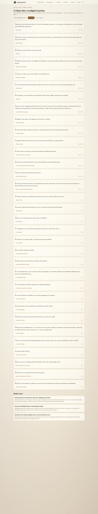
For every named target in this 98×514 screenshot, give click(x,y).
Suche (72, 2)
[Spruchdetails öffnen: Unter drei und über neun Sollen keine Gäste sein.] (49, 174)
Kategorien (50, 2)
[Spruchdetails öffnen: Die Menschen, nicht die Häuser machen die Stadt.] (49, 52)
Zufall (79, 2)
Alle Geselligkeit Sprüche (20, 17)
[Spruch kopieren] (82, 30)
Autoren (66, 2)
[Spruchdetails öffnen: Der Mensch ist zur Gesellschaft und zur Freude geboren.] (49, 374)
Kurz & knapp (39, 17)
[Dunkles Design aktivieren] (83, 2)
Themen (59, 2)
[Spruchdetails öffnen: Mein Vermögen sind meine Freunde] (49, 251)
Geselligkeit (24, 7)
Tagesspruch (41, 2)
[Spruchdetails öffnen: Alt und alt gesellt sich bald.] (49, 353)
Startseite (15, 7)
